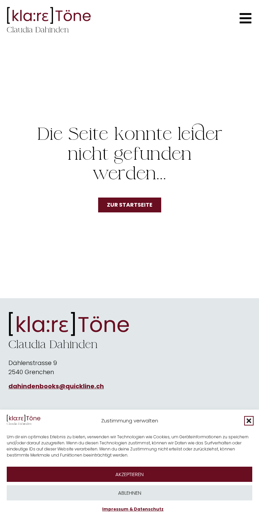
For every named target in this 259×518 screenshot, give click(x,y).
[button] (249, 420)
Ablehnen (129, 492)
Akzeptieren (129, 474)
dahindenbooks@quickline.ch (56, 386)
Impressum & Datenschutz (133, 509)
